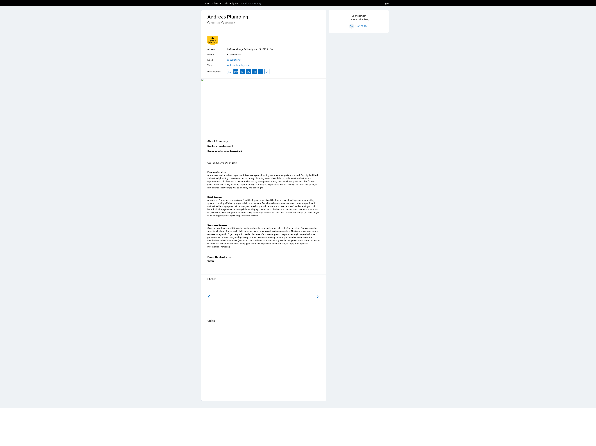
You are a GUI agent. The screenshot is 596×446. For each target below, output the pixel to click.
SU (229, 71)
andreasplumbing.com (238, 65)
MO (236, 71)
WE (248, 71)
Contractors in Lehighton (226, 3)
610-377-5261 (234, 54)
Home (207, 3)
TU (242, 71)
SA (267, 71)
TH (254, 71)
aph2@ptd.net (234, 59)
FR (261, 71)
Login (386, 3)
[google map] (263, 107)
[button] (209, 296)
